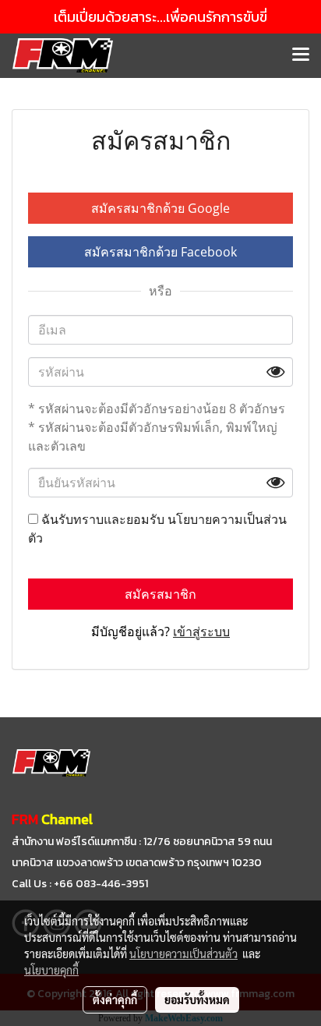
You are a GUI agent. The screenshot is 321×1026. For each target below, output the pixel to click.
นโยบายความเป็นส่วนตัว (183, 953)
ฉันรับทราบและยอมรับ (157, 529)
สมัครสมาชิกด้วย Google (160, 208)
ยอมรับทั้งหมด (197, 999)
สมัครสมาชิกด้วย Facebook (160, 251)
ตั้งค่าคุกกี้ (115, 999)
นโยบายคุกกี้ (51, 970)
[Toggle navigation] (301, 55)
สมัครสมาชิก (160, 594)
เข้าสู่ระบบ (201, 631)
